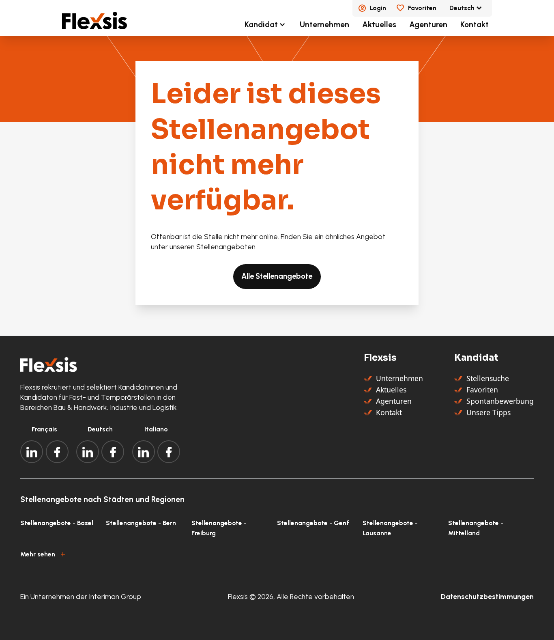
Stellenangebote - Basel (56, 523)
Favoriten (422, 8)
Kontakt (474, 24)
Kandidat (261, 24)
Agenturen (428, 24)
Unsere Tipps (488, 412)
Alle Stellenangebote (276, 276)
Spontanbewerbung (500, 401)
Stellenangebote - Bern (141, 523)
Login (378, 8)
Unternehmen (324, 24)
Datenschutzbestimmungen (487, 596)
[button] (276, 553)
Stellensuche (487, 378)
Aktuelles (379, 24)
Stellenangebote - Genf (313, 523)
